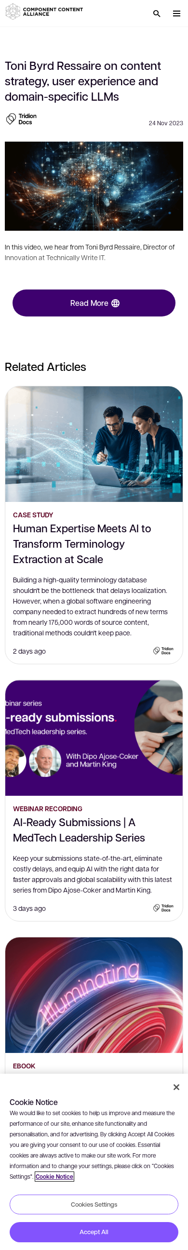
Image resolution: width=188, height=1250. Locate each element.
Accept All (94, 1231)
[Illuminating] (94, 995)
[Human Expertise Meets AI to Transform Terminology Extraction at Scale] (94, 444)
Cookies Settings (94, 1204)
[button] (46, 11)
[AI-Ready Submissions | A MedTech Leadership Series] (94, 738)
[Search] (156, 13)
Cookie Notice (54, 1176)
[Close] (176, 1087)
